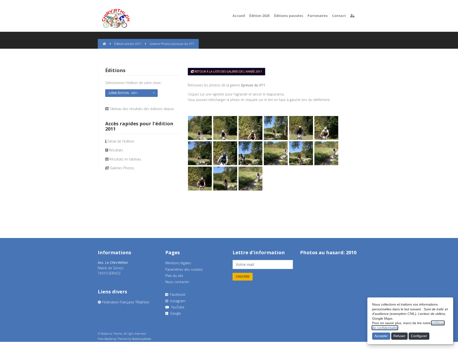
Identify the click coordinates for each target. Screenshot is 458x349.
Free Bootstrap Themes (113, 339)
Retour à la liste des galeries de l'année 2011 (228, 71)
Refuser (399, 336)
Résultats (116, 150)
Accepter (381, 336)
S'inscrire (243, 277)
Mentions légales (178, 263)
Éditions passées (288, 15)
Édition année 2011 (127, 44)
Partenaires (317, 15)
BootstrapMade (141, 339)
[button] (131, 93)
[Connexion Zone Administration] (352, 16)
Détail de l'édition (120, 141)
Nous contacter (177, 282)
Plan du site (174, 275)
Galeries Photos (122, 168)
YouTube (176, 307)
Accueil (239, 15)
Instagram (176, 301)
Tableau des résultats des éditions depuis (141, 108)
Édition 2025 (259, 15)
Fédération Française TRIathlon (125, 302)
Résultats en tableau (125, 159)
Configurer (419, 336)
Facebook (176, 294)
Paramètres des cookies (184, 269)
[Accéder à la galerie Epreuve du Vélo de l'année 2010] (301, 262)
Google (174, 313)
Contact (339, 15)
